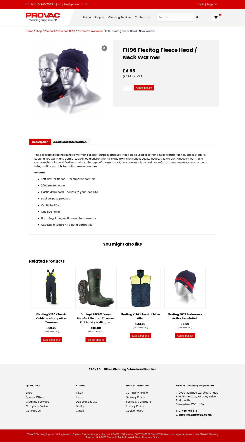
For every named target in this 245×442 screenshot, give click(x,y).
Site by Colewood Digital (147, 437)
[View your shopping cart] (215, 17)
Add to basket (144, 87)
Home (29, 31)
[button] (103, 17)
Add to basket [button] (185, 335)
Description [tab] (40, 142)
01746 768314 (47, 4)
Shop (39, 31)
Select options (51, 339)
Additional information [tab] (70, 142)
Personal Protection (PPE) (59, 31)
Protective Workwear (90, 31)
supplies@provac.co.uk (73, 4)
